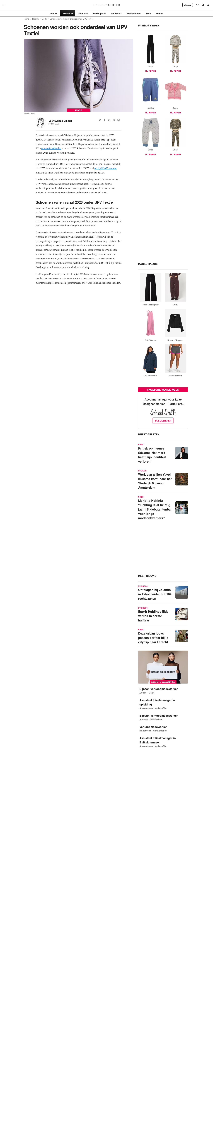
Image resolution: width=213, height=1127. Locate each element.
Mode (44, 19)
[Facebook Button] (104, 120)
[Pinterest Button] (113, 120)
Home (26, 19)
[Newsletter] (197, 5)
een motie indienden (51, 148)
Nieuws (35, 19)
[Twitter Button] (99, 120)
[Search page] (203, 5)
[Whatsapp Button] (118, 120)
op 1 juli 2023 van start (105, 168)
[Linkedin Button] (109, 120)
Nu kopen (150, 70)
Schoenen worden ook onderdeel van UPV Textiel (71, 19)
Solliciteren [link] (163, 420)
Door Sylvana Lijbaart (60, 120)
